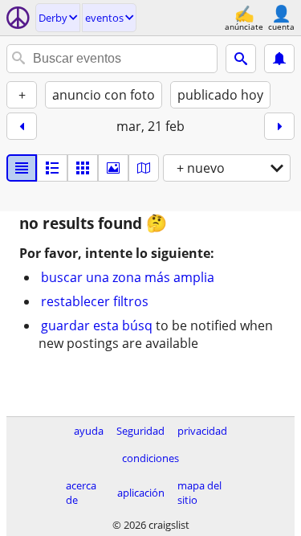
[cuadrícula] (82, 168)
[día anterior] (21, 126)
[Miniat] (52, 168)
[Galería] (113, 168)
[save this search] (279, 58)
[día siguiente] (279, 126)
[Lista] (21, 168)
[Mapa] (143, 168)
